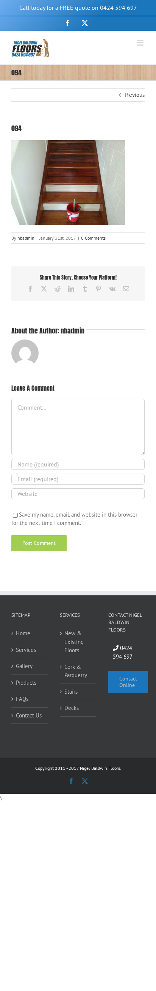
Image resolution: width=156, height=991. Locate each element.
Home (23, 633)
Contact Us (29, 715)
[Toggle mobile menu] (141, 43)
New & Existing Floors (74, 642)
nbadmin (25, 238)
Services (26, 649)
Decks (71, 707)
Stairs (71, 691)
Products (26, 682)
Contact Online (128, 681)
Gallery (24, 666)
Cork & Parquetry (75, 671)
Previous (135, 94)
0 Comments (93, 238)
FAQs (22, 698)
